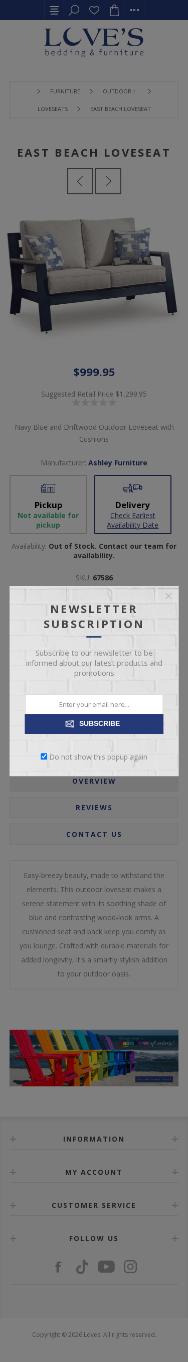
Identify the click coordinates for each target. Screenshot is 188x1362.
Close (168, 596)
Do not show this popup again (98, 756)
